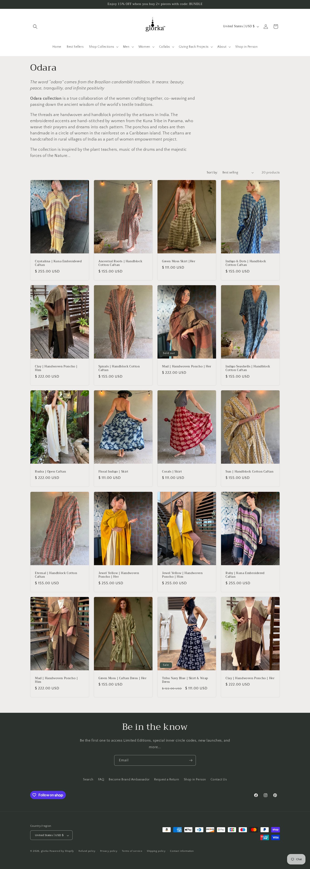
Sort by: (212, 172)
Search (88, 779)
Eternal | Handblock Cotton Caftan (56, 575)
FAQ (101, 779)
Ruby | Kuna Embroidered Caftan (245, 575)
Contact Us (219, 779)
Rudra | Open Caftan (50, 472)
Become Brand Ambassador (129, 779)
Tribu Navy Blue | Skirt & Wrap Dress (185, 680)
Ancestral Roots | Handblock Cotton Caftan (120, 263)
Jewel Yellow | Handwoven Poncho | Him (182, 575)
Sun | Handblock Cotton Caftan (249, 472)
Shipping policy (156, 851)
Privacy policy (109, 851)
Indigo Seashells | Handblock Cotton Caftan (248, 368)
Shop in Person (195, 779)
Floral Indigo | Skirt (113, 472)
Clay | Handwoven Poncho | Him (56, 368)
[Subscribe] (191, 760)
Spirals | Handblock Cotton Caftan (119, 368)
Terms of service (132, 851)
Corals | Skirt (172, 472)
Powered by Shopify (61, 851)
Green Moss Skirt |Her (178, 261)
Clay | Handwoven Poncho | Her (250, 678)
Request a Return (166, 779)
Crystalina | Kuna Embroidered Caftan (58, 263)
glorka (45, 851)
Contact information (182, 851)
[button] (35, 27)
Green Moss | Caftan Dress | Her (122, 678)
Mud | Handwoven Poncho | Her (186, 367)
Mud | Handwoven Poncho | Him (56, 680)
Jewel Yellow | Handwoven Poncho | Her (118, 575)
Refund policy (87, 851)
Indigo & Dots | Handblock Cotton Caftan (246, 263)
